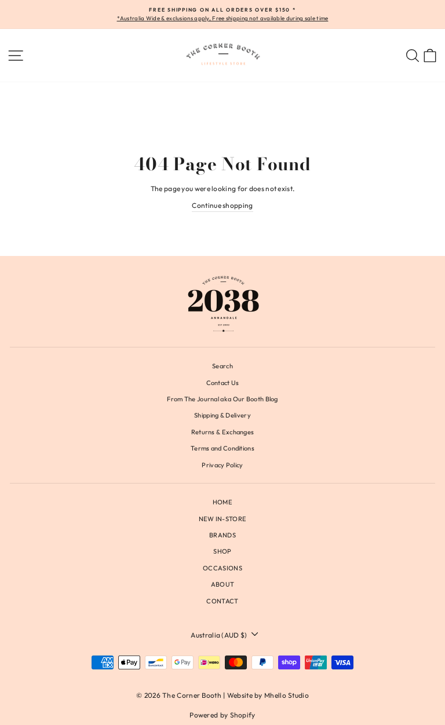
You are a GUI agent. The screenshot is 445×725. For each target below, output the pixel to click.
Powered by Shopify (222, 715)
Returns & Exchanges (222, 432)
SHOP (222, 551)
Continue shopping (222, 205)
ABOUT (223, 584)
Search (222, 366)
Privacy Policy (222, 465)
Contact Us (222, 383)
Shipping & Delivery (222, 415)
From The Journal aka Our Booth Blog (222, 399)
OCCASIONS (222, 568)
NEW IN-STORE (223, 519)
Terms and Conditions (222, 448)
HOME (222, 502)
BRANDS (222, 535)
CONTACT (222, 601)
